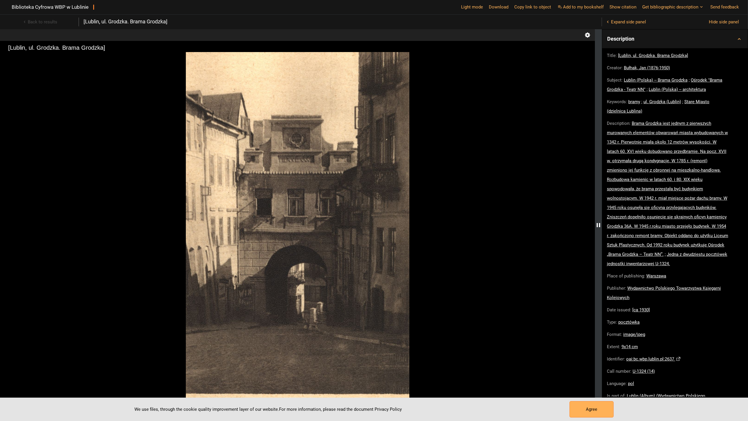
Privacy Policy (388, 409)
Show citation (623, 7)
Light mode (472, 7)
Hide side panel (724, 22)
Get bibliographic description (670, 7)
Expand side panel (628, 22)
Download (498, 7)
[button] (675, 39)
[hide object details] (598, 225)
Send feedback (724, 7)
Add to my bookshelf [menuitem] (583, 7)
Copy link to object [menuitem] (532, 7)
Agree (591, 409)
